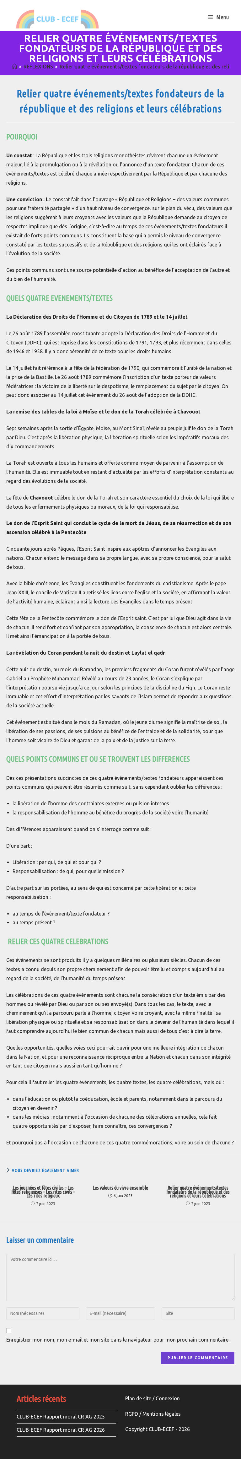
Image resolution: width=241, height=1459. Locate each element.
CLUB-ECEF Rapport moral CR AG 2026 (61, 1430)
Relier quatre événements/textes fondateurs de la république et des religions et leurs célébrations (198, 1192)
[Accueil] (14, 66)
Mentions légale (160, 1414)
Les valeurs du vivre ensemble (120, 1188)
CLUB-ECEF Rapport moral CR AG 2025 (61, 1416)
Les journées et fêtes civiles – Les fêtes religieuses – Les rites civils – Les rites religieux (43, 1192)
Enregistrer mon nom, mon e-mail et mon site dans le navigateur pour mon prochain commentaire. (117, 1340)
